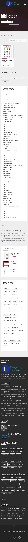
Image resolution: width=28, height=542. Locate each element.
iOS (5, 157)
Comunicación (7, 121)
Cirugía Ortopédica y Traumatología (13, 117)
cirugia (20, 298)
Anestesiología (7, 101)
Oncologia (6, 181)
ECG (5, 311)
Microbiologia (7, 169)
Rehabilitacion (7, 196)
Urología (6, 213)
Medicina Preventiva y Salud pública (13, 165)
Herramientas (7, 154)
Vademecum (7, 215)
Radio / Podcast (8, 192)
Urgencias (6, 212)
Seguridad (6, 204)
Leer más (6, 65)
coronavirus (7, 301)
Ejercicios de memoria (9, 130)
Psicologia (6, 188)
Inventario (6, 155)
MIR (13, 333)
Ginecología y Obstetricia (10, 150)
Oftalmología (7, 179)
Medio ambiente (8, 167)
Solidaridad (7, 208)
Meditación (6, 330)
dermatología (7, 304)
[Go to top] (14, 525)
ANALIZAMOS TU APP (13, 425)
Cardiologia (7, 109)
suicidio (11, 343)
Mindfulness (7, 333)
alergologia (14, 288)
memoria (21, 330)
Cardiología (14, 294)
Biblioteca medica (8, 105)
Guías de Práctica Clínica (9, 317)
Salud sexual (7, 200)
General (6, 146)
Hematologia (7, 152)
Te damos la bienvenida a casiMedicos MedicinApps (15, 434)
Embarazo (18, 311)
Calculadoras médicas (9, 107)
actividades (6, 288)
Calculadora (7, 294)
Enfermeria (7, 136)
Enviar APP (5, 81)
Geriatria (6, 148)
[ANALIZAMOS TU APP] (4, 428)
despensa (6, 307)
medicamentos (15, 327)
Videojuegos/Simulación (10, 217)
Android (6, 99)
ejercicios (11, 311)
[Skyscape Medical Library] (7, 51)
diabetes (13, 307)
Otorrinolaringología (9, 183)
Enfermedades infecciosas (10, 134)
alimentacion (7, 291)
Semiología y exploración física (11, 206)
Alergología (7, 94)
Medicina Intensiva (8, 161)
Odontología (7, 177)
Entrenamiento (7, 314)
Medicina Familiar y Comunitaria (12, 159)
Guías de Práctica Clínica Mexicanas (12, 320)
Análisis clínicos (8, 96)
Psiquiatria (6, 190)
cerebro (15, 298)
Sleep (19, 340)
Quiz (21, 337)
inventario (6, 324)
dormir (19, 307)
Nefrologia (6, 171)
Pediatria (6, 184)
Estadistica (6, 138)
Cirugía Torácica (8, 119)
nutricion (19, 333)
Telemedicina (7, 210)
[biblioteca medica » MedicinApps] (14, 3)
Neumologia (7, 173)
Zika (5, 346)
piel (5, 337)
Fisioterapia (7, 144)
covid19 (14, 301)
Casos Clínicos (8, 111)
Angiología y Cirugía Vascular (11, 103)
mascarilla (6, 327)
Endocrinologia (8, 132)
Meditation (14, 330)
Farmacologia (7, 142)
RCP (5, 340)
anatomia (15, 291)
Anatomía (6, 98)
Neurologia (7, 175)
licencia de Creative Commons (13, 508)
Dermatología (7, 125)
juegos (21, 324)
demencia (20, 301)
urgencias (18, 343)
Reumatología (7, 198)
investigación (14, 324)
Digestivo (6, 128)
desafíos (15, 304)
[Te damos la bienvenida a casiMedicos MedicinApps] (4, 436)
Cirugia (6, 113)
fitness (15, 314)
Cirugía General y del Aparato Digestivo (13, 115)
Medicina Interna (8, 163)
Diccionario (7, 126)
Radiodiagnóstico (8, 194)
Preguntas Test (7, 186)
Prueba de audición (13, 337)
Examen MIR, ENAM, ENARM (11, 140)
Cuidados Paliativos (9, 123)
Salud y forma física (9, 202)
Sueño (5, 343)
